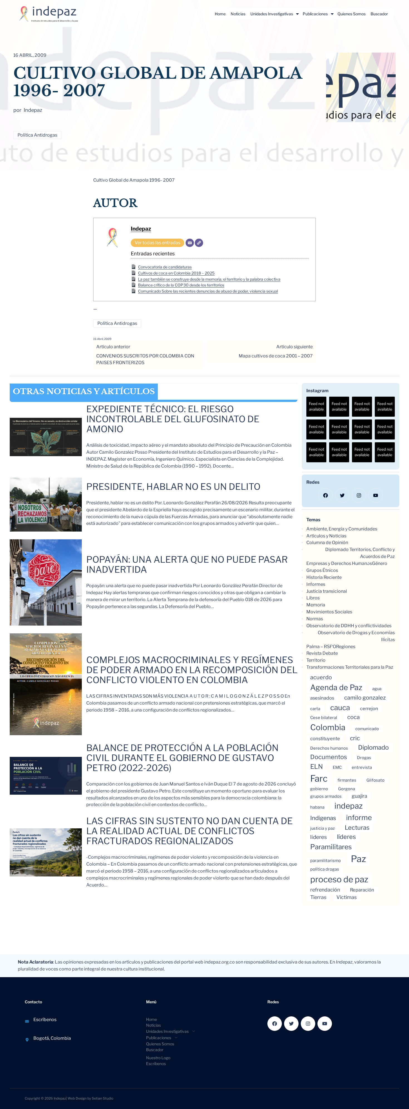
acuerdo (321, 677)
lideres (318, 837)
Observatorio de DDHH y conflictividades (348, 625)
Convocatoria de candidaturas (165, 267)
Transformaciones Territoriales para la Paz (349, 667)
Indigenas (323, 817)
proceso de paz (339, 879)
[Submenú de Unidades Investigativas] (297, 14)
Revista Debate (322, 653)
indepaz (348, 806)
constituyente (325, 738)
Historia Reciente (324, 577)
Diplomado (373, 747)
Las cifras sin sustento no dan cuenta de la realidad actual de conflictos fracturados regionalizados (189, 831)
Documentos (328, 756)
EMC (337, 767)
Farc (318, 778)
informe (359, 817)
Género (379, 563)
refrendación (325, 890)
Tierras (318, 897)
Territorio (316, 660)
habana (317, 807)
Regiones (345, 646)
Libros (313, 598)
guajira (359, 796)
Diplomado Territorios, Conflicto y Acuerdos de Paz (360, 553)
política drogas (324, 869)
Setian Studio (102, 1098)
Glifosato (375, 780)
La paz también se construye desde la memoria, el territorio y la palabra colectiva (209, 279)
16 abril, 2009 (102, 338)
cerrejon (369, 708)
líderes (346, 836)
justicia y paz (322, 828)
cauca (340, 707)
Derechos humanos (329, 748)
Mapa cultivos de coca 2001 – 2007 (276, 356)
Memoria (315, 604)
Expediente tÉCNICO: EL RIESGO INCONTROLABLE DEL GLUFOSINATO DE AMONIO (172, 419)
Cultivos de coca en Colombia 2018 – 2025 (176, 273)
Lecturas (357, 827)
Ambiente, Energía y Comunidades (341, 529)
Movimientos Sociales (329, 611)
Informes (315, 584)
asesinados (322, 698)
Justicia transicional (326, 591)
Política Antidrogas (37, 135)
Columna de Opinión (327, 542)
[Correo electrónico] (190, 243)
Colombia (327, 727)
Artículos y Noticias (326, 536)
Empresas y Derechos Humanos (339, 563)
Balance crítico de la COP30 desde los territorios (181, 285)
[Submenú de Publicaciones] (332, 14)
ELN (316, 766)
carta (315, 708)
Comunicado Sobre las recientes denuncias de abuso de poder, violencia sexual (208, 291)
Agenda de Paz (336, 687)
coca (353, 717)
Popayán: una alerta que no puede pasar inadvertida (187, 565)
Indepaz (141, 228)
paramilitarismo (325, 860)
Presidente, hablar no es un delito (173, 487)
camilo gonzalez (365, 697)
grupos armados (326, 796)
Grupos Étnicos (322, 570)
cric (355, 738)
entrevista (362, 767)
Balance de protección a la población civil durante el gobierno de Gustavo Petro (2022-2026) (182, 758)
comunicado (367, 728)
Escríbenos (44, 1019)
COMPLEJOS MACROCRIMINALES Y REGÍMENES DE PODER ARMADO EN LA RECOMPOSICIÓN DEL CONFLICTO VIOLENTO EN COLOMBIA (191, 670)
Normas (314, 618)
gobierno (319, 788)
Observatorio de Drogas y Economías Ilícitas (356, 636)
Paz (358, 858)
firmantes (346, 780)
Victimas (346, 897)
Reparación (362, 890)
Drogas (364, 757)
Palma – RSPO (321, 646)
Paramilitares (331, 847)
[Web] (199, 243)
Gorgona (346, 788)
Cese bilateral (323, 717)
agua (376, 688)
